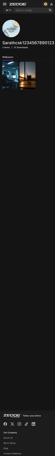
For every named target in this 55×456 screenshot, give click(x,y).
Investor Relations (12, 453)
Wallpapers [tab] (7, 57)
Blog (6, 448)
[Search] (50, 10)
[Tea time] (27, 75)
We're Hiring (9, 443)
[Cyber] (10, 75)
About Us (8, 438)
